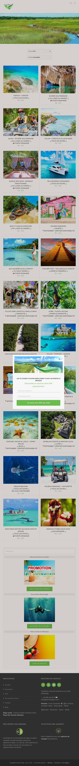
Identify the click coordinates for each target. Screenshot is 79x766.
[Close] (59, 359)
